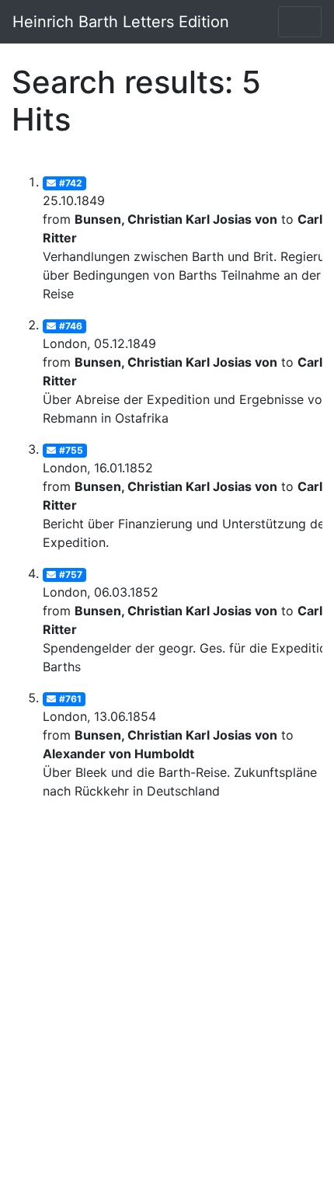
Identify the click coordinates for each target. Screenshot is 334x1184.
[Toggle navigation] (300, 21)
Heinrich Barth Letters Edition (120, 21)
